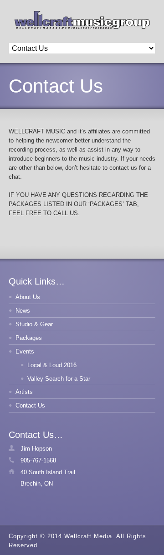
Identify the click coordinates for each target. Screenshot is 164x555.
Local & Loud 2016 (52, 365)
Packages (28, 337)
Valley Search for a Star (58, 378)
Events (24, 351)
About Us (27, 297)
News (22, 310)
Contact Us (30, 405)
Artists (24, 391)
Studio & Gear (34, 324)
